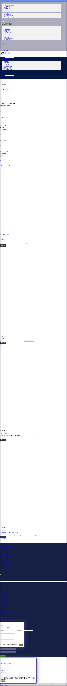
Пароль (2, 665)
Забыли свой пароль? (4, 668)
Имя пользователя (4, 672)
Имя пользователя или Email (6, 663)
